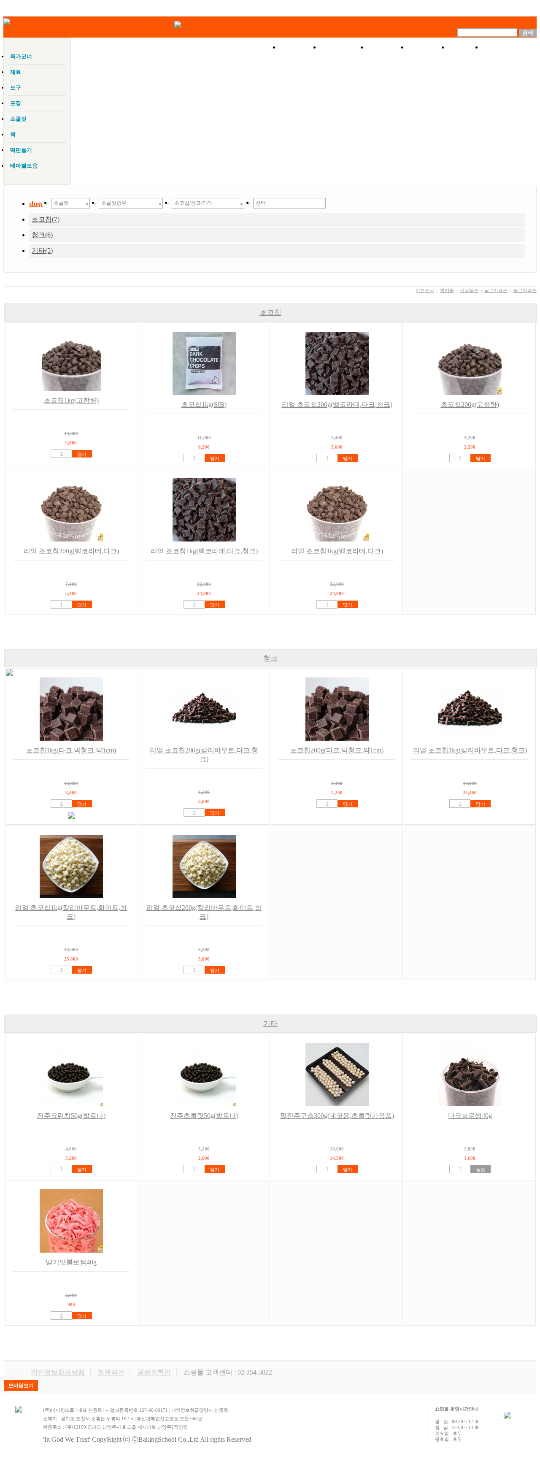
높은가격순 (525, 290)
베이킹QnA (509, 47)
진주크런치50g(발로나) (71, 1115)
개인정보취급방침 (58, 1372)
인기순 (447, 290)
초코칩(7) (45, 219)
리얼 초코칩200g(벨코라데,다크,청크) (337, 404)
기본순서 (425, 290)
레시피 (428, 47)
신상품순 (469, 290)
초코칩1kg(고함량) (71, 400)
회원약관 (110, 1372)
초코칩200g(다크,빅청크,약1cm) (336, 750)
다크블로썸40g (470, 1115)
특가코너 (343, 47)
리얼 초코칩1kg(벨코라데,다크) (337, 551)
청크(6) (42, 234)
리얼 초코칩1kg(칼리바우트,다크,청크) (470, 750)
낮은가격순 (496, 290)
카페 (465, 47)
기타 (270, 1024)
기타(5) (42, 250)
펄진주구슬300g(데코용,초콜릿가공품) (337, 1115)
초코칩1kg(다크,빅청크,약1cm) (71, 750)
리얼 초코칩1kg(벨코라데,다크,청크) (204, 551)
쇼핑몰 (300, 47)
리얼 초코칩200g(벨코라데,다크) (71, 551)
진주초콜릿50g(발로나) (204, 1115)
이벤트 (388, 47)
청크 (270, 658)
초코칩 (270, 313)
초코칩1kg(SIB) (204, 404)
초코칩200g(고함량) (470, 404)
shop (36, 203)
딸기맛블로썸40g (71, 1262)
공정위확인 (154, 1372)
